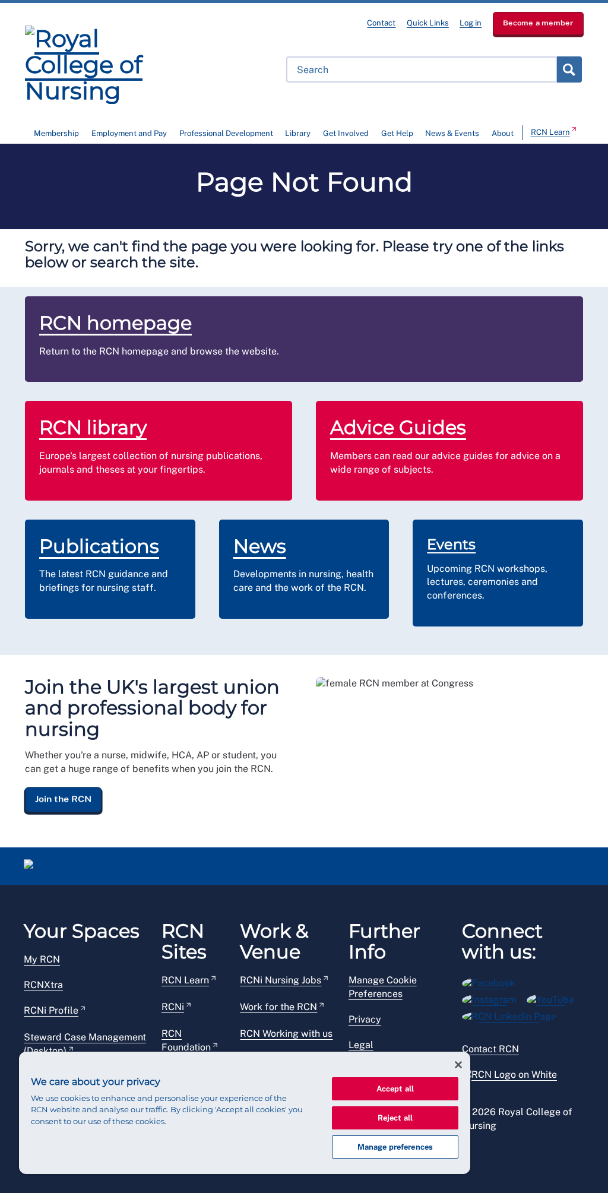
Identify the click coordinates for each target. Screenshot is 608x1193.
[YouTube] (554, 998)
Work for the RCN (278, 1006)
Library (298, 133)
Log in (471, 22)
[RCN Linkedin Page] (513, 1014)
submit (569, 69)
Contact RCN (490, 1049)
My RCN (42, 959)
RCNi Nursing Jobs (280, 980)
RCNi (173, 1006)
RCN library (93, 427)
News (259, 546)
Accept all (395, 1088)
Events (451, 544)
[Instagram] (494, 998)
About (503, 133)
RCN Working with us (286, 1033)
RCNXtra (43, 985)
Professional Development (226, 133)
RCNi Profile (51, 1010)
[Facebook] (492, 982)
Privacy (365, 1019)
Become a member (538, 23)
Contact (381, 22)
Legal (361, 1044)
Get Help (397, 133)
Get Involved (346, 133)
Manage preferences (395, 1147)
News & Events (452, 133)
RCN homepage (115, 322)
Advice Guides (398, 427)
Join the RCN (63, 799)
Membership (56, 133)
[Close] (458, 1064)
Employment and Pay (129, 133)
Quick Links (428, 22)
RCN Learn (550, 132)
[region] (244, 1113)
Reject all (395, 1117)
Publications (99, 546)
